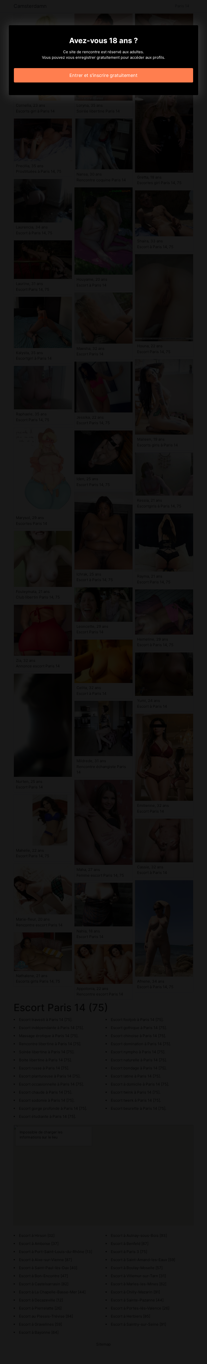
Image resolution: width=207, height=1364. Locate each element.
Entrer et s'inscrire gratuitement (103, 75)
